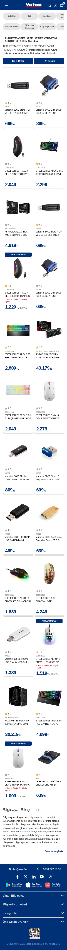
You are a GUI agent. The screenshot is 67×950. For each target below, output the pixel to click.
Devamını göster (54, 851)
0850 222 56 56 (52, 869)
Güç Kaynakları (47, 27)
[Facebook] (17, 877)
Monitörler (47, 16)
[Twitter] (25, 877)
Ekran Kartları (11, 27)
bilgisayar (24, 831)
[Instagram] (50, 877)
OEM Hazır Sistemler (29, 26)
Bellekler (12, 16)
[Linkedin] (33, 877)
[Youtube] (42, 877)
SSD (29, 16)
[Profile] (55, 5)
